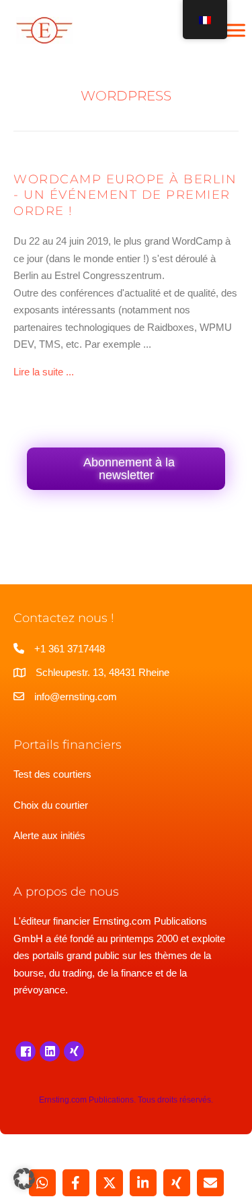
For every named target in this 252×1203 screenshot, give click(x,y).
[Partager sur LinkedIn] (143, 1182)
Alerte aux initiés (49, 835)
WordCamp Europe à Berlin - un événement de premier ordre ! (125, 195)
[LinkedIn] (50, 1051)
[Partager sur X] (109, 1182)
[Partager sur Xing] (176, 1182)
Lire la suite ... (43, 371)
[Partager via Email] (210, 1182)
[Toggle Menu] (234, 30)
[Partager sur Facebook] (75, 1182)
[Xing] (74, 1051)
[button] (24, 1178)
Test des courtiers (52, 774)
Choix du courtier (50, 805)
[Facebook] (25, 1051)
